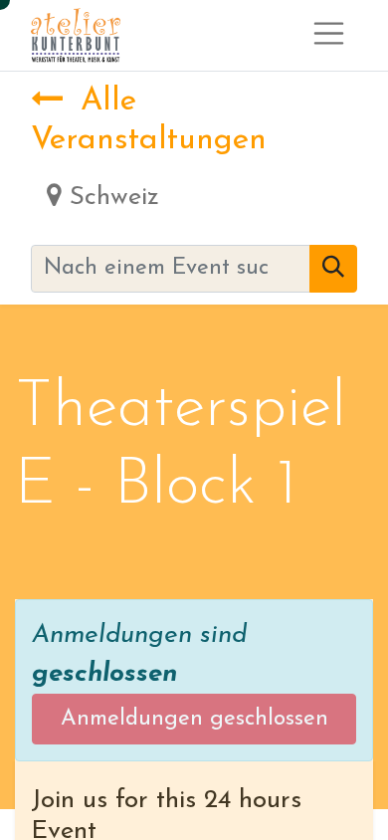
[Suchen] (333, 269)
